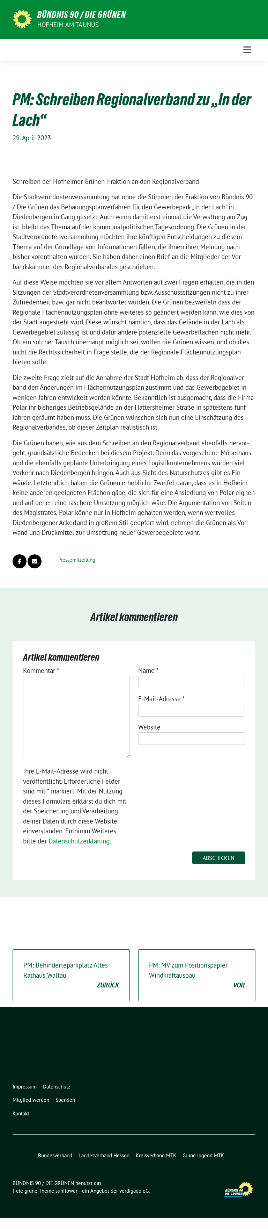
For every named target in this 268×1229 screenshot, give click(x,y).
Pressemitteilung (76, 559)
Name (148, 670)
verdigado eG (134, 1190)
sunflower (66, 1190)
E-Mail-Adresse (161, 699)
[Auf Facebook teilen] (20, 561)
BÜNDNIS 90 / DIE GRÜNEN (81, 14)
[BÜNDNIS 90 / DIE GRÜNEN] (22, 18)
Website (149, 727)
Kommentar (41, 670)
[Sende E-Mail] (35, 561)
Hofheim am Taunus (68, 25)
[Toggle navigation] (247, 50)
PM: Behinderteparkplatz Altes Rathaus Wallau (71, 975)
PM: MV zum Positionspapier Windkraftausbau (197, 975)
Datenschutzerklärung (79, 841)
